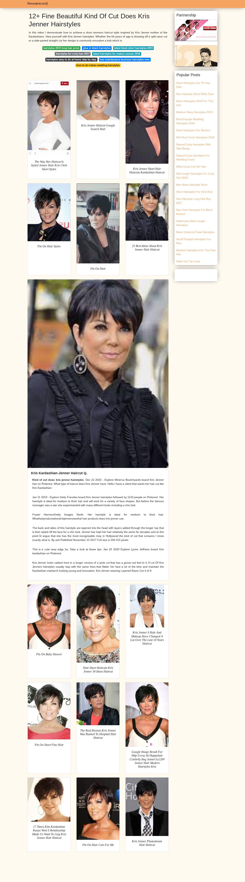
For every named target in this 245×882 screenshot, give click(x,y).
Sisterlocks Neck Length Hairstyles (190, 223)
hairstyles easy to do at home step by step (71, 59)
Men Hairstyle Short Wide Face (195, 93)
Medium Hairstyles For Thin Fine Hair (196, 252)
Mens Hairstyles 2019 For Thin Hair (194, 103)
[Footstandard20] (196, 55)
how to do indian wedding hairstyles (98, 65)
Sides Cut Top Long (188, 261)
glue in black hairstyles (97, 48)
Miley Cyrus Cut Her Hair (191, 166)
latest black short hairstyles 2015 (133, 48)
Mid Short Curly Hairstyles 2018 (195, 137)
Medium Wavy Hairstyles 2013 (194, 112)
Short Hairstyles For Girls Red (194, 191)
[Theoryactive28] (196, 30)
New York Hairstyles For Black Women (194, 211)
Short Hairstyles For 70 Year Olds (193, 84)
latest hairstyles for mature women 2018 (116, 53)
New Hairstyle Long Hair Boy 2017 (193, 200)
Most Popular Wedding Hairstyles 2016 (190, 121)
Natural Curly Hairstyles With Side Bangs (193, 146)
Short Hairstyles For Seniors (193, 130)
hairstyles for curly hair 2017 (73, 53)
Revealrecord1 (37, 3)
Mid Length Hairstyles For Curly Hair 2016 (195, 175)
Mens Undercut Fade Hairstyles (195, 232)
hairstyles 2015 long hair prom (61, 48)
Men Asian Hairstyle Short (191, 184)
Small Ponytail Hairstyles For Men (193, 241)
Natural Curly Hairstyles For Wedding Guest (193, 157)
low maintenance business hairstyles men (125, 59)
